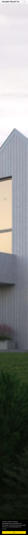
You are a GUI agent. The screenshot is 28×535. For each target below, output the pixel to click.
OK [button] (14, 532)
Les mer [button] (4, 528)
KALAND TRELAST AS (10, 1)
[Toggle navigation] (24, 1)
